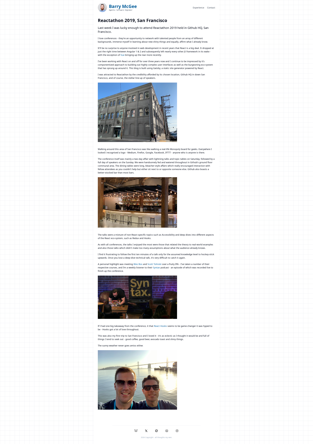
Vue (122, 54)
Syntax (156, 267)
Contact (211, 7)
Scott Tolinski (155, 264)
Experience (198, 7)
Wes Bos (138, 264)
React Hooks (160, 325)
